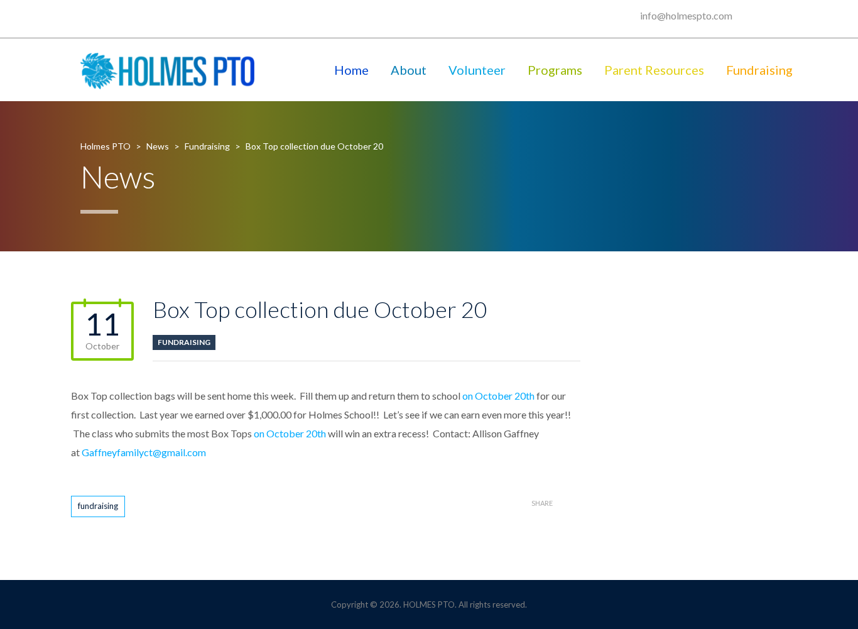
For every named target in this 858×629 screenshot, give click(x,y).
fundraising (98, 506)
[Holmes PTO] (167, 69)
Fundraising (759, 69)
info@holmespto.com (686, 15)
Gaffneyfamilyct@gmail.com (144, 452)
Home (351, 69)
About (408, 69)
